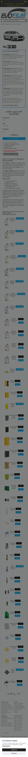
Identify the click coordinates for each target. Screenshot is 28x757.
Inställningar (14, 753)
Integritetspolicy (6, 746)
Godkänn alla (14, 749)
